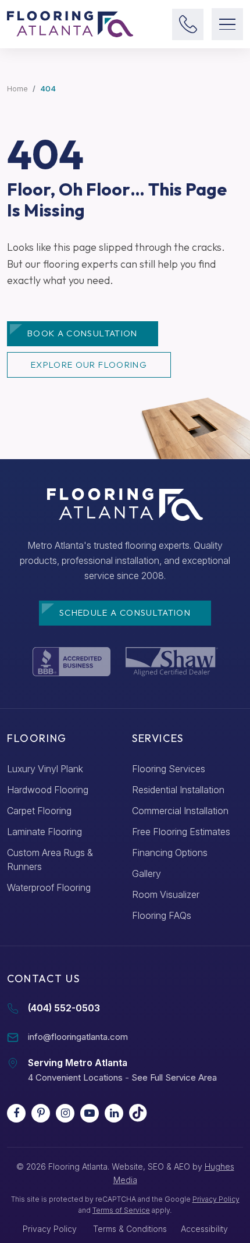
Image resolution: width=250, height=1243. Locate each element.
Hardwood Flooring (47, 789)
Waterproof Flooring (49, 887)
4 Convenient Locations (75, 1077)
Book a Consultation (82, 333)
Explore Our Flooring (89, 364)
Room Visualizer (165, 894)
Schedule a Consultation (125, 612)
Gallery (146, 873)
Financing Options (170, 852)
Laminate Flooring (44, 831)
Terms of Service (121, 1210)
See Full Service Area (174, 1077)
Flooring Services (168, 769)
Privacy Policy (216, 1199)
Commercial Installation (180, 810)
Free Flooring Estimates (181, 831)
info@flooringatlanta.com (78, 1036)
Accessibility (204, 1229)
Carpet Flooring (39, 810)
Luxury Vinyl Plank (45, 769)
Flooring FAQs (161, 915)
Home (17, 88)
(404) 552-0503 (64, 1008)
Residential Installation (178, 789)
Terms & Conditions (130, 1229)
